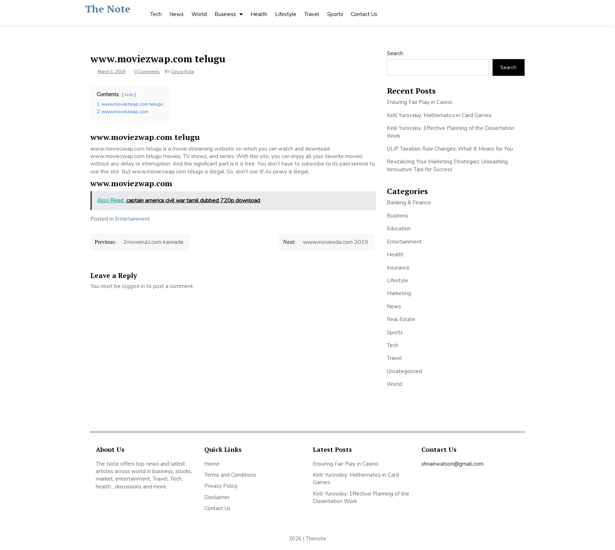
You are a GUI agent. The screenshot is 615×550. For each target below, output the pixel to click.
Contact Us (364, 14)
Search (395, 53)
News (176, 14)
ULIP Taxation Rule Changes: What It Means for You (450, 148)
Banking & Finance (409, 202)
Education (399, 228)
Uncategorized (404, 371)
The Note (107, 8)
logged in (133, 286)
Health (259, 14)
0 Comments (147, 71)
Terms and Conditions (230, 474)
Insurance (398, 267)
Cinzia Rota (182, 71)
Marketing (399, 293)
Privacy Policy (221, 485)
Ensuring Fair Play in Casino (419, 102)
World (199, 14)
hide (129, 95)
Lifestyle (285, 14)
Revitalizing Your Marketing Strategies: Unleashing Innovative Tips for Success (447, 165)
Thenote (316, 538)
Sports (335, 14)
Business (225, 14)
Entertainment (132, 218)
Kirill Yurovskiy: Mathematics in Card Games (439, 115)
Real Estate (401, 319)
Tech (156, 14)
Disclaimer (217, 497)
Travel (311, 14)
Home (212, 463)
